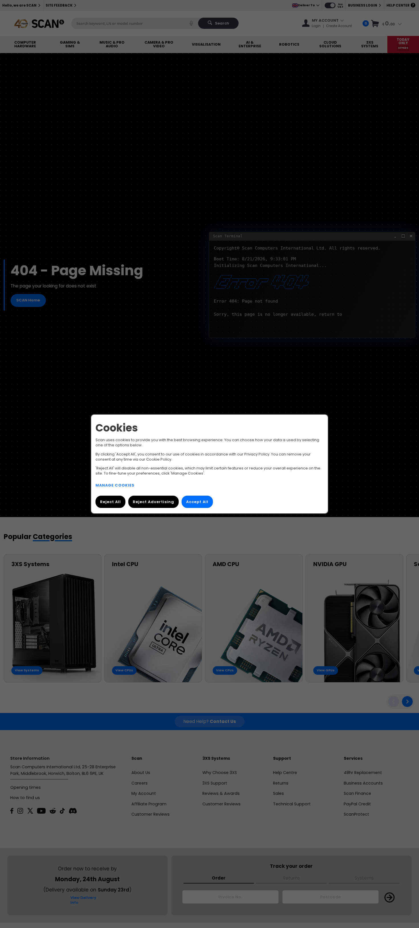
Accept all (197, 501)
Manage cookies (115, 485)
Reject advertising (153, 501)
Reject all (110, 501)
